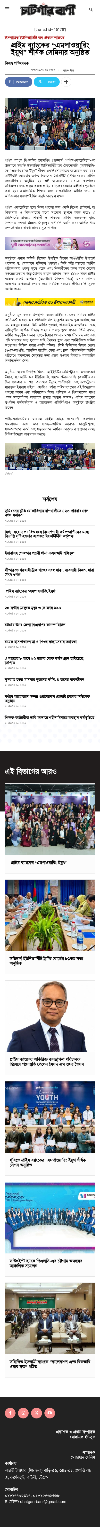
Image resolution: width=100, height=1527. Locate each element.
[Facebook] (10, 1413)
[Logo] (48, 9)
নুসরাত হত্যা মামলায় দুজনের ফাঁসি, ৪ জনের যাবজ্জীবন (44, 679)
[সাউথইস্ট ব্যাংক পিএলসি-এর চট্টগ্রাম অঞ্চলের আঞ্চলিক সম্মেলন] (50, 1217)
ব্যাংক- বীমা (68, 70)
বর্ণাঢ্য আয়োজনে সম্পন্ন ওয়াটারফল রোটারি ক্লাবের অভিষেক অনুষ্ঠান (47, 698)
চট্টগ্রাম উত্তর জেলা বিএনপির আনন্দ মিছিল (35, 624)
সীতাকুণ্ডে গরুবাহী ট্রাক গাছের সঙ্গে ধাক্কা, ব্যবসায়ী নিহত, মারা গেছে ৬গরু (49, 572)
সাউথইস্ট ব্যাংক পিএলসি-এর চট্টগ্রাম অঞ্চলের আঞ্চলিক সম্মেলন (46, 1263)
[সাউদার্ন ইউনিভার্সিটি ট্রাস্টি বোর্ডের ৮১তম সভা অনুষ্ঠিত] (50, 915)
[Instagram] (23, 1413)
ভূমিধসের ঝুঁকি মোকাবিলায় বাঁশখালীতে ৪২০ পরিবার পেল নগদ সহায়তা (46, 513)
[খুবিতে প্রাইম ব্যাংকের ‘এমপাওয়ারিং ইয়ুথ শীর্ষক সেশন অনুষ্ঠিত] (50, 1117)
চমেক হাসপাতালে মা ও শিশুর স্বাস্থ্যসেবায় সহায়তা (41, 641)
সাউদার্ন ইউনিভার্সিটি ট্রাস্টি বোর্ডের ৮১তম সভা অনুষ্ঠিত (46, 961)
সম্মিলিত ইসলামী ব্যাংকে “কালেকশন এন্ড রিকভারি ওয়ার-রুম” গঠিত (50, 1364)
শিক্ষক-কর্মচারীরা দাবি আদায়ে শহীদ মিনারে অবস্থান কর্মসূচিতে (49, 717)
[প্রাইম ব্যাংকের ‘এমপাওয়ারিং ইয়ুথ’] (50, 819)
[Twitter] (36, 1413)
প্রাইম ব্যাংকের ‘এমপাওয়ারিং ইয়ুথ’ (30, 591)
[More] (66, 82)
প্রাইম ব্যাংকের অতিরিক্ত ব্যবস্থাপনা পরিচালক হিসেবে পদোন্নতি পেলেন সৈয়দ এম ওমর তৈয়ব (47, 1061)
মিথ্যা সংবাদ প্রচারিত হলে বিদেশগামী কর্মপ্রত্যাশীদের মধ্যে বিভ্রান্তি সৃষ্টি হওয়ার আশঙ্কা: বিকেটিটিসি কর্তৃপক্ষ (47, 534)
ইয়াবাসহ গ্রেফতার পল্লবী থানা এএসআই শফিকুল (40, 553)
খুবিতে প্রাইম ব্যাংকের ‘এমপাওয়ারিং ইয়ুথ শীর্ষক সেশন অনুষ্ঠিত (48, 1162)
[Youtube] (49, 1413)
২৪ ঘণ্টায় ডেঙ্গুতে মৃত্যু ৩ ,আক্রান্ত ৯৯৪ (33, 607)
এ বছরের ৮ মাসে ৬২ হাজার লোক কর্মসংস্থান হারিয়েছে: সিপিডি (44, 660)
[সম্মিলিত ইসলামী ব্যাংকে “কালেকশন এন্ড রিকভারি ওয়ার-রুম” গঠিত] (50, 1318)
